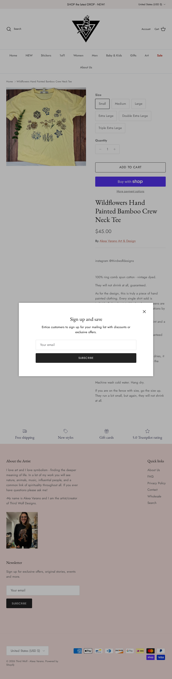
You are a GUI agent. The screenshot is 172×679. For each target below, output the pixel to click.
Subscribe (85, 358)
